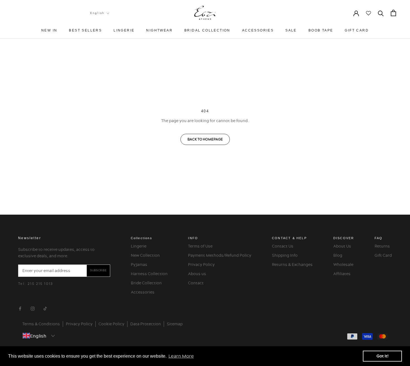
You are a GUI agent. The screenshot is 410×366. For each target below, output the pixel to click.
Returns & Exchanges (292, 264)
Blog (337, 255)
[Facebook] (20, 308)
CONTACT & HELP (289, 238)
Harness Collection (149, 273)
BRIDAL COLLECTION (207, 30)
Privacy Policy (201, 264)
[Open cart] (393, 13)
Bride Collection (146, 282)
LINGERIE (124, 30)
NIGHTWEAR (159, 30)
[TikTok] (45, 308)
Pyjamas (139, 264)
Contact (196, 282)
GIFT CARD (357, 30)
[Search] (381, 13)
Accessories (143, 292)
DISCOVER (343, 238)
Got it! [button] (383, 355)
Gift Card (383, 255)
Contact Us (282, 246)
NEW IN (49, 30)
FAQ (379, 238)
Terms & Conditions (41, 323)
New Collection (145, 255)
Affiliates (342, 273)
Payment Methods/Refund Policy (219, 255)
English (97, 13)
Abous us (197, 273)
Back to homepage (205, 139)
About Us (342, 246)
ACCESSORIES (258, 30)
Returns (382, 246)
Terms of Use (200, 246)
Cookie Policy (111, 323)
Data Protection (145, 323)
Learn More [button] (181, 356)
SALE (291, 30)
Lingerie (138, 246)
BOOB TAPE (320, 30)
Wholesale (343, 264)
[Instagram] (33, 308)
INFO (193, 238)
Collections (141, 238)
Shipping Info (285, 255)
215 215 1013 (40, 284)
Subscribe (98, 270)
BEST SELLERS (85, 30)
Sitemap (175, 323)
